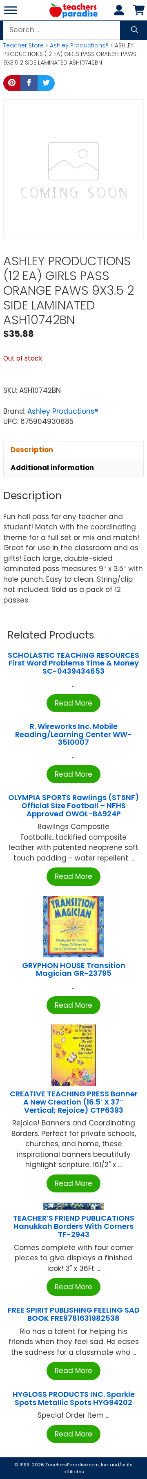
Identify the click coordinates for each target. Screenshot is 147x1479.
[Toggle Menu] (10, 10)
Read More (73, 703)
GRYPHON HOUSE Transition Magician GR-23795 (73, 969)
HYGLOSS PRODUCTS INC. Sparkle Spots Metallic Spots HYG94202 (74, 1398)
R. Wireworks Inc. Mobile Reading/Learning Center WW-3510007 (73, 734)
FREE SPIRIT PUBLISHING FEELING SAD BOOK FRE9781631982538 (74, 1314)
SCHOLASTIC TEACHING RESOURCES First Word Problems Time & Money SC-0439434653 (73, 663)
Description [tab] (32, 450)
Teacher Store (23, 45)
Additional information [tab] (52, 468)
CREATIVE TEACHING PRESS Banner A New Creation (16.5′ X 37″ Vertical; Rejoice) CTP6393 (74, 1102)
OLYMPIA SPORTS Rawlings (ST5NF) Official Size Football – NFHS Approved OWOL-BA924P (73, 805)
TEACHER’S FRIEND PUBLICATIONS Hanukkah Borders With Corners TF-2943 (73, 1226)
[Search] (134, 30)
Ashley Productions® (79, 45)
